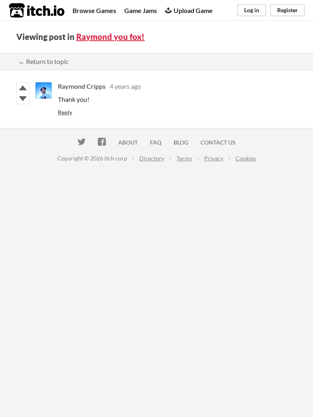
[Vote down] (23, 98)
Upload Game (193, 10)
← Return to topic (43, 61)
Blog (181, 142)
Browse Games (94, 10)
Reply (65, 112)
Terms (184, 158)
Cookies (246, 158)
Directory (151, 158)
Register (287, 10)
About (128, 142)
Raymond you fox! (110, 37)
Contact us (218, 142)
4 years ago (125, 86)
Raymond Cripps (82, 86)
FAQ (155, 142)
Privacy (213, 158)
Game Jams (140, 10)
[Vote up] (23, 88)
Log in (251, 10)
